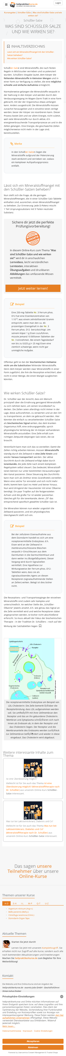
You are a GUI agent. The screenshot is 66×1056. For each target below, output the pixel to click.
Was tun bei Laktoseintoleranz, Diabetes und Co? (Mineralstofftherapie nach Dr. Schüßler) (31, 829)
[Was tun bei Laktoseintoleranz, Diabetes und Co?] (33, 810)
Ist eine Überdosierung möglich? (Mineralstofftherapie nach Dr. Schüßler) (33, 787)
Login (58, 2)
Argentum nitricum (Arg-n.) (20, 908)
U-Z (47, 903)
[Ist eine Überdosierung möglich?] (33, 768)
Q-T (38, 903)
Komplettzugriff (50, 947)
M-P (30, 903)
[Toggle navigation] (6, 4)
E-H (14, 903)
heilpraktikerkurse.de (26, 958)
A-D (6, 903)
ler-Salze (29, 151)
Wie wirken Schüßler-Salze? (19, 58)
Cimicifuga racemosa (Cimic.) (21, 915)
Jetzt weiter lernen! (33, 288)
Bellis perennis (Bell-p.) (18, 911)
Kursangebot (10, 12)
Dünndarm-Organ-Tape (18, 918)
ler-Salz (14, 67)
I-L (22, 903)
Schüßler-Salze (24, 12)
